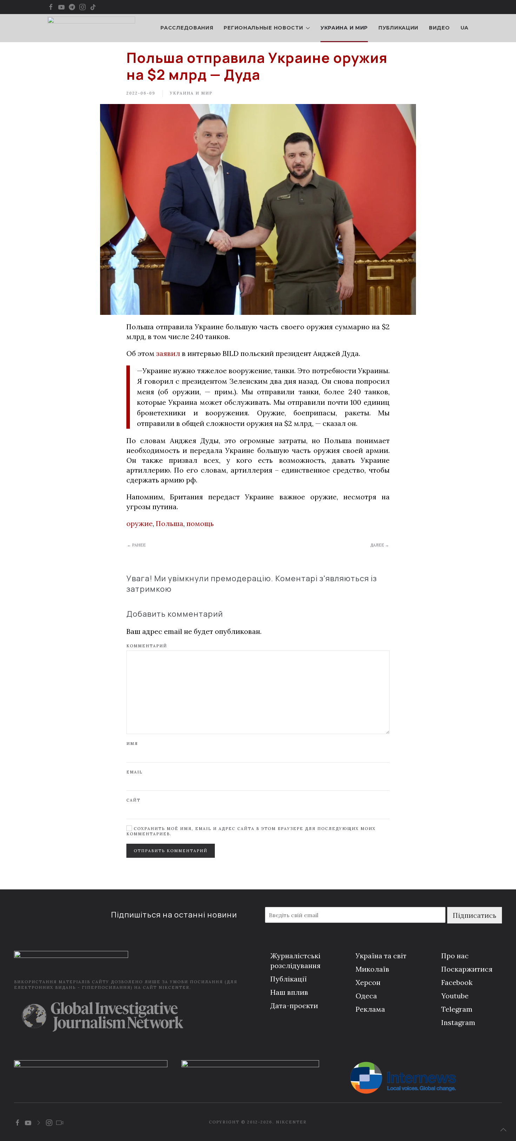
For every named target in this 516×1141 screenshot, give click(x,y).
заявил (168, 353)
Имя (132, 743)
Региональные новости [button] (263, 28)
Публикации (398, 28)
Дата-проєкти (294, 1005)
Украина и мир (344, 28)
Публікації (288, 978)
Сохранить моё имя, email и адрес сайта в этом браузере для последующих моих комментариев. (251, 831)
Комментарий (146, 645)
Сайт (133, 800)
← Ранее (136, 545)
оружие (139, 523)
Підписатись (474, 915)
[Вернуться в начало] (91, 28)
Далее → (379, 545)
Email (134, 772)
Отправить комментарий (170, 850)
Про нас (455, 955)
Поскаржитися (466, 969)
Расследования (186, 28)
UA (465, 28)
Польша (169, 523)
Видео (439, 28)
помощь (200, 523)
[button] (503, 1130)
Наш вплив (289, 992)
